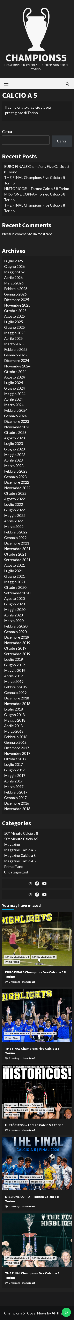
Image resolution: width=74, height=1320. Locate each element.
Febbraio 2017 (15, 792)
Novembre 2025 (17, 305)
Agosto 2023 (14, 438)
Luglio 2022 (13, 504)
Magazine (12, 844)
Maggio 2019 (14, 670)
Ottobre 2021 (15, 554)
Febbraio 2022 (15, 532)
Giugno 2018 (14, 714)
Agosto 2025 (14, 316)
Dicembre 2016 (16, 803)
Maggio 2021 (14, 582)
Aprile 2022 (13, 521)
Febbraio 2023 (15, 471)
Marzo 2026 (13, 283)
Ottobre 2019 (15, 648)
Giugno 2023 (14, 449)
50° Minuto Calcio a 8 (21, 833)
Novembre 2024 (17, 366)
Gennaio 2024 (15, 416)
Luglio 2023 (13, 443)
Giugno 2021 (14, 576)
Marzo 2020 (13, 620)
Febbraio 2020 (15, 626)
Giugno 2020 (14, 604)
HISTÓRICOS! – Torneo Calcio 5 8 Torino (36, 188)
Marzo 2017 (13, 786)
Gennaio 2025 (15, 355)
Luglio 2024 (13, 382)
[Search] (67, 84)
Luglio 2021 (13, 570)
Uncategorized (16, 872)
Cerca (7, 131)
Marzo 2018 (13, 731)
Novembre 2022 (17, 487)
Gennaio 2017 (15, 797)
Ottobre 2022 (15, 493)
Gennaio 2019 (15, 692)
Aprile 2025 (13, 338)
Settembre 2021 (17, 559)
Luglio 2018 (13, 709)
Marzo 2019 (13, 681)
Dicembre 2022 (16, 482)
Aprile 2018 (13, 725)
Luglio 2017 (13, 764)
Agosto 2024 (14, 377)
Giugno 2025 (14, 327)
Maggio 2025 (14, 333)
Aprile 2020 (13, 615)
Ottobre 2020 (15, 587)
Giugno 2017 (14, 770)
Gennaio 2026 (15, 294)
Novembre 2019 (17, 642)
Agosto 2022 (14, 499)
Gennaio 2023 (15, 476)
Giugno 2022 (14, 510)
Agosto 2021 (14, 565)
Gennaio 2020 (15, 631)
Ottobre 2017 (15, 759)
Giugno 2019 (14, 665)
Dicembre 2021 (16, 543)
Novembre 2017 (17, 753)
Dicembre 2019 (16, 637)
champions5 (28, 981)
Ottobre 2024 (15, 371)
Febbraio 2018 (15, 736)
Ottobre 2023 (15, 432)
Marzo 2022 (13, 526)
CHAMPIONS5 (36, 57)
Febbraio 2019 (15, 687)
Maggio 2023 (14, 454)
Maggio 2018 (14, 720)
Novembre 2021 (17, 548)
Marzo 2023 (13, 465)
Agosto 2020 (14, 598)
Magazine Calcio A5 (20, 861)
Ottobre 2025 (15, 310)
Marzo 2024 (13, 404)
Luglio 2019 (13, 659)
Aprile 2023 (13, 460)
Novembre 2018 (17, 703)
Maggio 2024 (14, 393)
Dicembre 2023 (16, 421)
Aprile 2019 (13, 676)
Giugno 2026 (14, 266)
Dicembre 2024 (16, 360)
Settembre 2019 (17, 653)
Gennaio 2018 (15, 742)
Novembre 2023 (17, 427)
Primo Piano (13, 866)
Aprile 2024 (13, 399)
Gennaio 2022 (15, 537)
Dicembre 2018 (16, 698)
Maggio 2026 (14, 272)
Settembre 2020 (17, 593)
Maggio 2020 (14, 609)
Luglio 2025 (13, 321)
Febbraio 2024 (15, 410)
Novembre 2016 (17, 808)
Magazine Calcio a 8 (20, 850)
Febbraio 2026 (15, 288)
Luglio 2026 (13, 261)
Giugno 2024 (14, 388)
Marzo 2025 (13, 344)
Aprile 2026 (13, 277)
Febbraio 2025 (15, 349)
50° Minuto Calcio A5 (21, 839)
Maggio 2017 (14, 775)
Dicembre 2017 (16, 748)
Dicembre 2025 (16, 299)
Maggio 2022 (14, 515)
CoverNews (36, 1313)
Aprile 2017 (13, 781)
